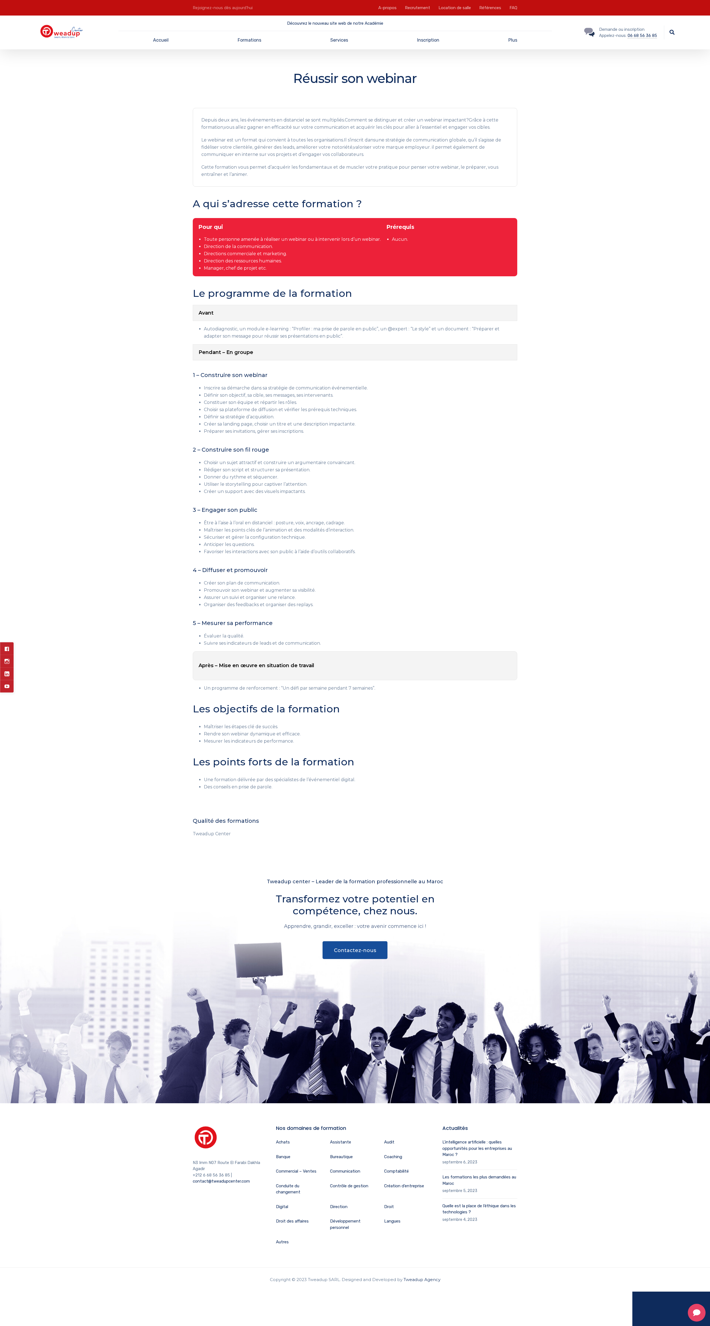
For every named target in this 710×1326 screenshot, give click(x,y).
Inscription (428, 40)
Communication (345, 1171)
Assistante (340, 1142)
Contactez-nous (355, 950)
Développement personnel (345, 1224)
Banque (283, 1156)
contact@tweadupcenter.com (221, 1181)
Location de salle (454, 7)
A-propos (387, 7)
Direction (339, 1206)
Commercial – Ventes (296, 1171)
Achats (283, 1142)
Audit (389, 1142)
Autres (282, 1241)
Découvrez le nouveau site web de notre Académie (335, 23)
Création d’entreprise (404, 1185)
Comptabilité (396, 1171)
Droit (389, 1206)
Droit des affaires (292, 1221)
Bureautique (341, 1156)
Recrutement (417, 7)
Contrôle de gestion (349, 1185)
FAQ (513, 7)
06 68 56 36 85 (642, 35)
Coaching (393, 1156)
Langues (392, 1221)
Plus (512, 40)
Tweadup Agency (422, 1279)
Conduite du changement (288, 1189)
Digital (282, 1206)
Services (339, 40)
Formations (249, 40)
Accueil (161, 40)
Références (490, 7)
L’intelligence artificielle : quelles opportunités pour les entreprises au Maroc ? (477, 1148)
